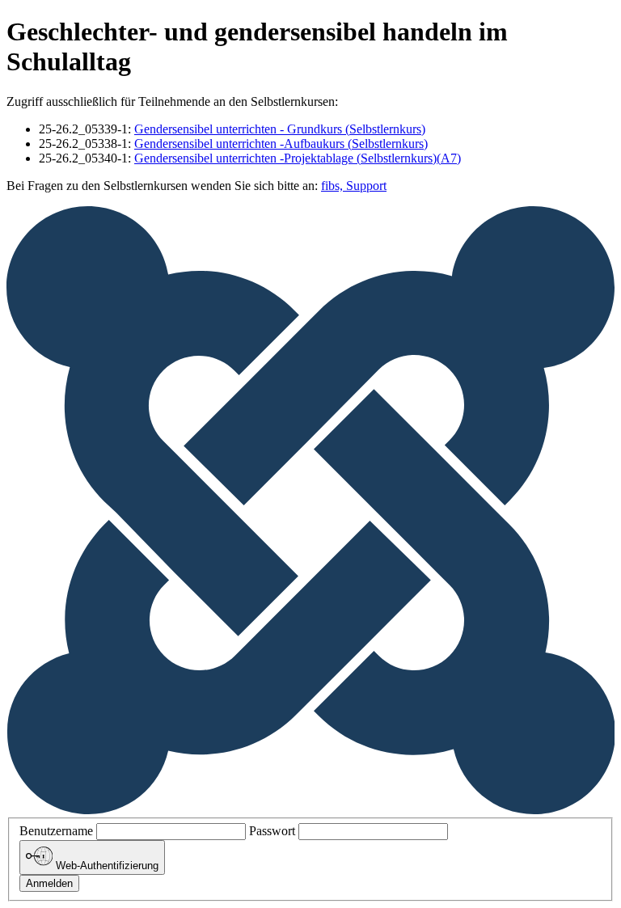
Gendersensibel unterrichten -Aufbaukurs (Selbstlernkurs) (281, 143)
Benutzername (56, 831)
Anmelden (49, 883)
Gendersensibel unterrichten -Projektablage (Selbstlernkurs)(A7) (297, 158)
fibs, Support (354, 185)
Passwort (272, 831)
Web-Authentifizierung (105, 866)
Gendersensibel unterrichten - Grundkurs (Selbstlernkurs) (279, 129)
